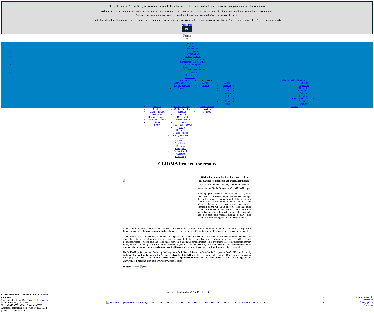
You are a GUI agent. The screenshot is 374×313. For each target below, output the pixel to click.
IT (187, 38)
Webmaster (368, 305)
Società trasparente (364, 297)
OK (187, 29)
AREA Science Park (39, 300)
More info (187, 24)
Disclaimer (368, 299)
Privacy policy (366, 302)
